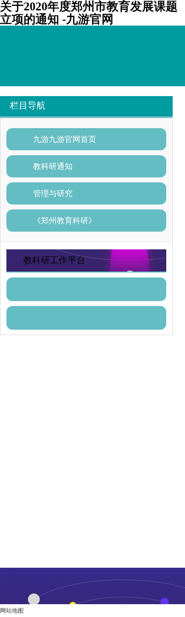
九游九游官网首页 (64, 139)
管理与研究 (53, 193)
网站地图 (12, 610)
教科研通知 (53, 166)
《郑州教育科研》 (64, 220)
